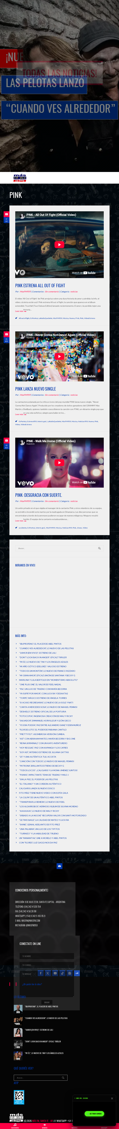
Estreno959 (32, 421)
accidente (23, 528)
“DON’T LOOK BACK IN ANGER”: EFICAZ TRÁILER (43, 657)
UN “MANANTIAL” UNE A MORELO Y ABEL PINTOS (43, 838)
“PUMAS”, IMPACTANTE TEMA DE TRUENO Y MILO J (44, 775)
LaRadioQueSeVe (45, 318)
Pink (81, 318)
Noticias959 (83, 421)
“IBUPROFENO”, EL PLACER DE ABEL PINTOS (40, 644)
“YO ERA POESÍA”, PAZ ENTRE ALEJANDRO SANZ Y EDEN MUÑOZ (50, 725)
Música (65, 318)
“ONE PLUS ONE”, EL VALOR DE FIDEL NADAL (40, 684)
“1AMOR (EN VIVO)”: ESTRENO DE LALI (37, 653)
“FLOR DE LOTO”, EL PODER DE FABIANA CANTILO (43, 729)
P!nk (77, 318)
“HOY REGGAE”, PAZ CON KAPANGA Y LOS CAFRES (43, 747)
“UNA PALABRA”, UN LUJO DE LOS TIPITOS (39, 829)
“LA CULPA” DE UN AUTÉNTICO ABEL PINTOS (41, 797)
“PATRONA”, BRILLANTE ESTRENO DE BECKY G (41, 766)
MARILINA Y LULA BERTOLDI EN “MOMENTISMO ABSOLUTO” (48, 680)
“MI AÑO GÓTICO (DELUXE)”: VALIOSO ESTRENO (42, 666)
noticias (73, 291)
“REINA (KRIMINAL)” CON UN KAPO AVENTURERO (43, 743)
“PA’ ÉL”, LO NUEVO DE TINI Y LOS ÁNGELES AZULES (43, 662)
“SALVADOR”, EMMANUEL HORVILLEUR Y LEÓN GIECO (45, 720)
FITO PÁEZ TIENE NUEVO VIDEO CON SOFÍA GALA (43, 793)
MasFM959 (25, 291)
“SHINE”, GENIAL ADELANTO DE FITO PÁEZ (39, 824)
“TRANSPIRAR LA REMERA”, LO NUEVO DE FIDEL (42, 802)
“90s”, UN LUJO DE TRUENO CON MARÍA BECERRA (43, 689)
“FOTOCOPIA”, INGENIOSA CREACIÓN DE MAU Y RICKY (46, 716)
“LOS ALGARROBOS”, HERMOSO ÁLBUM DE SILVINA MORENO (48, 806)
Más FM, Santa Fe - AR (42, 1121)
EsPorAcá (34, 318)
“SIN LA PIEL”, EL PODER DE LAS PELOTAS (38, 779)
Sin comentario (51, 291)
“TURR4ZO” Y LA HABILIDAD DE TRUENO (39, 833)
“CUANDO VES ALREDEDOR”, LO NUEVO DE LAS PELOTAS (46, 648)
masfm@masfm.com (31, 920)
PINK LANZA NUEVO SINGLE (35, 389)
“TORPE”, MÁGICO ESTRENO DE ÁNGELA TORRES (43, 698)
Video (17, 424)
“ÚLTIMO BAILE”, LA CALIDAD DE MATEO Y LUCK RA (44, 820)
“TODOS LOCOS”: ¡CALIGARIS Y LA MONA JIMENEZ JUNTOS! (48, 770)
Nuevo (72, 318)
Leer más (19, 311)
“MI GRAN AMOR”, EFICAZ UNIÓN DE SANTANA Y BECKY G (47, 675)
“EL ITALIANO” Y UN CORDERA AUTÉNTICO (40, 784)
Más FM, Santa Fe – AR (20, 179)
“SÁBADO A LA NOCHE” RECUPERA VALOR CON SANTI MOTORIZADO (52, 815)
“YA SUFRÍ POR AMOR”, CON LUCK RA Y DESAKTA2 (43, 693)
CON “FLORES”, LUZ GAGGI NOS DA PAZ (38, 842)
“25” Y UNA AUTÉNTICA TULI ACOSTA (37, 756)
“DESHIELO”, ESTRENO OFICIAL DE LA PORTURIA (42, 711)
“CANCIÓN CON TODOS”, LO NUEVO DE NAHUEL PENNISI (46, 761)
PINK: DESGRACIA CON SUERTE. (38, 495)
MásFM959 (57, 318)
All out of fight (24, 318)
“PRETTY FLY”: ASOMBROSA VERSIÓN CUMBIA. (42, 734)
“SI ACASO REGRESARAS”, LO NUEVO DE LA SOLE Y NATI (46, 702)
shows (79, 528)
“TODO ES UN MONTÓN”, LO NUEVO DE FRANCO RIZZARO (47, 671)
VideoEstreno (89, 318)
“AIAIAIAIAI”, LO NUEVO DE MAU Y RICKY (39, 811)
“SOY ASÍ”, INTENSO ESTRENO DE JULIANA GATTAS (44, 752)
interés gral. (42, 421)
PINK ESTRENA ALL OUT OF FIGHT (40, 285)
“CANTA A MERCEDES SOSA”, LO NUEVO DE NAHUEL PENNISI (48, 707)
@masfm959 (32, 925)
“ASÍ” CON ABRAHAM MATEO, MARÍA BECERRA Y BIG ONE (47, 738)
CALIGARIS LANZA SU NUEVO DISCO (37, 788)
